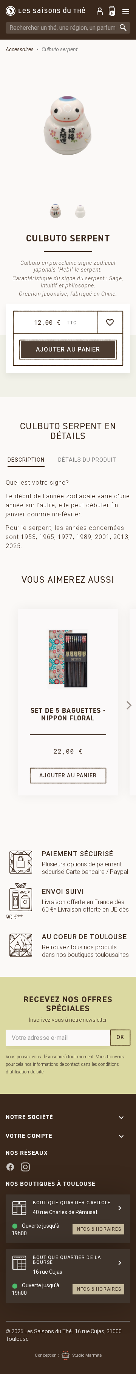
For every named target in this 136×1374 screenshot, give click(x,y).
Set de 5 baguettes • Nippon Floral (68, 714)
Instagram (25, 1166)
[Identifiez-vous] (99, 11)
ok (120, 1037)
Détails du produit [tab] (87, 460)
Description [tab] (26, 460)
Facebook (10, 1166)
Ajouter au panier (68, 349)
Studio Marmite (87, 1355)
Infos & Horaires (98, 1229)
